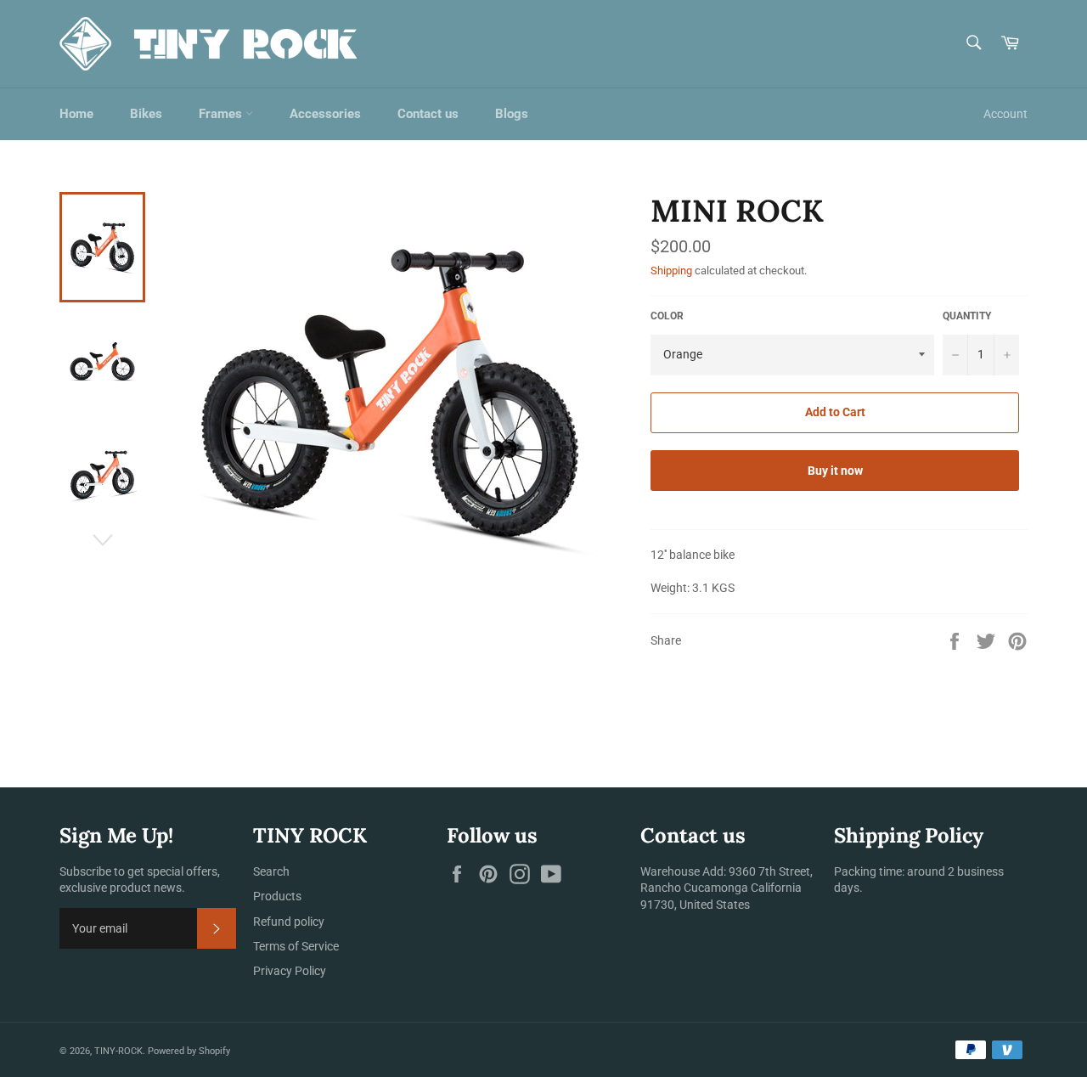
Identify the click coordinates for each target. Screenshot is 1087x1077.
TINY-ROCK (118, 1051)
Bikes (146, 113)
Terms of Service (296, 946)
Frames (222, 113)
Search (271, 871)
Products (277, 896)
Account (1005, 114)
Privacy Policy (289, 971)
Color (667, 316)
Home (76, 113)
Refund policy (288, 921)
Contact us (428, 113)
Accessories (325, 113)
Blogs (511, 113)
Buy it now (835, 470)
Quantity (967, 316)
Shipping (671, 270)
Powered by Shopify (189, 1051)
